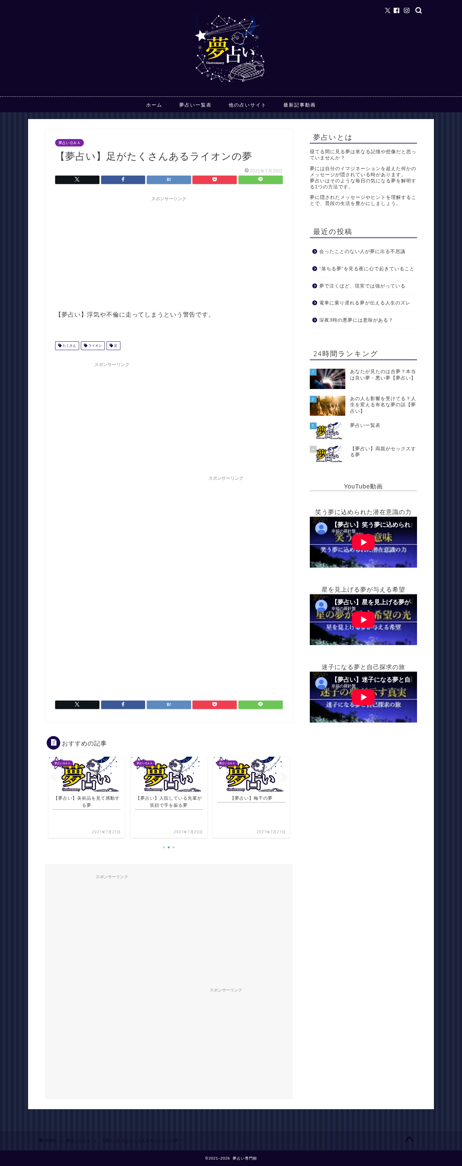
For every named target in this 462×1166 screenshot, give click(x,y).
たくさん (69, 345)
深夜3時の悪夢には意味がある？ (356, 320)
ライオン (94, 345)
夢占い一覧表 (195, 105)
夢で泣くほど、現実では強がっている (362, 286)
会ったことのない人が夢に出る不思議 (362, 251)
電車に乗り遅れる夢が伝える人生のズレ (365, 302)
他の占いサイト (248, 105)
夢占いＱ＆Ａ (69, 143)
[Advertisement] (169, 252)
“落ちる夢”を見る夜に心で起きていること (367, 268)
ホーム (154, 105)
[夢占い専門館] (231, 81)
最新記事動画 (299, 105)
